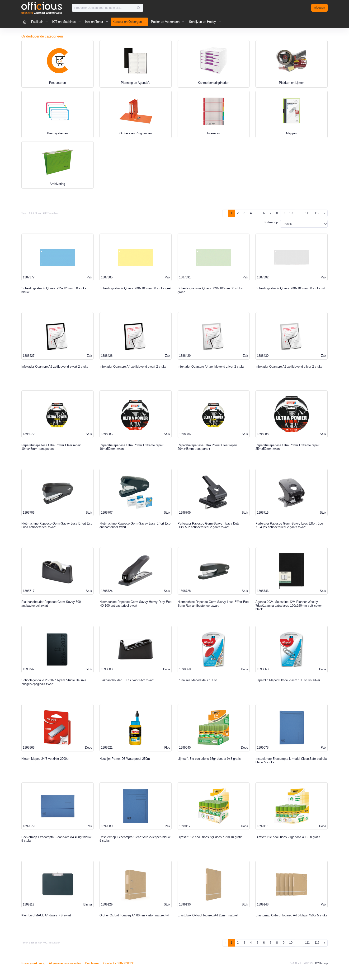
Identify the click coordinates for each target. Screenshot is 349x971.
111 (307, 213)
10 (290, 213)
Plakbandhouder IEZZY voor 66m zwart (126, 680)
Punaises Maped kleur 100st (197, 680)
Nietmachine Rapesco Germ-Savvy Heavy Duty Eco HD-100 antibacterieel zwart (135, 603)
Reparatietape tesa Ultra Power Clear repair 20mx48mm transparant (207, 447)
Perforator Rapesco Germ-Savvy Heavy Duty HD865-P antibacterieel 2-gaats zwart (209, 525)
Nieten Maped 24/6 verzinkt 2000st (45, 758)
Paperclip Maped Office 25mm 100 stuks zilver (287, 680)
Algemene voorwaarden (65, 963)
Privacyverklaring (33, 963)
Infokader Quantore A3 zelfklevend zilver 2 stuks (288, 366)
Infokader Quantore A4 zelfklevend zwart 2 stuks (132, 366)
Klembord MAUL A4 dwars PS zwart (46, 915)
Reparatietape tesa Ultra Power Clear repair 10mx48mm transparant (51, 447)
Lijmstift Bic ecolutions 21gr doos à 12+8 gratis (287, 837)
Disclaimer (92, 963)
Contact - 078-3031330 (118, 963)
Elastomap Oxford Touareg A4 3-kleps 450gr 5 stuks (291, 915)
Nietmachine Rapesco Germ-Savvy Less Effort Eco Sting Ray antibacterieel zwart (213, 603)
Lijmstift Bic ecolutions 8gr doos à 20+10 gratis (210, 837)
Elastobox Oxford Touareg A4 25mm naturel (208, 915)
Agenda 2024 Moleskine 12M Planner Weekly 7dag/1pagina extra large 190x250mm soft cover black (288, 605)
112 (317, 213)
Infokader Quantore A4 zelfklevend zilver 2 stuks (211, 366)
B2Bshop (321, 963)
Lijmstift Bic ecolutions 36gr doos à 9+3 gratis (209, 758)
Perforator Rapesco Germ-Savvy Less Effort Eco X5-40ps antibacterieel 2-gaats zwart (289, 525)
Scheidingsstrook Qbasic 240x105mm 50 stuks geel (135, 288)
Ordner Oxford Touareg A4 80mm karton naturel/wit (134, 915)
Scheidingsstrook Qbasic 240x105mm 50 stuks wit (290, 288)
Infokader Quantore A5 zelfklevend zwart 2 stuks (54, 366)
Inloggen (319, 7)
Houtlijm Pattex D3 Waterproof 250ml (125, 758)
